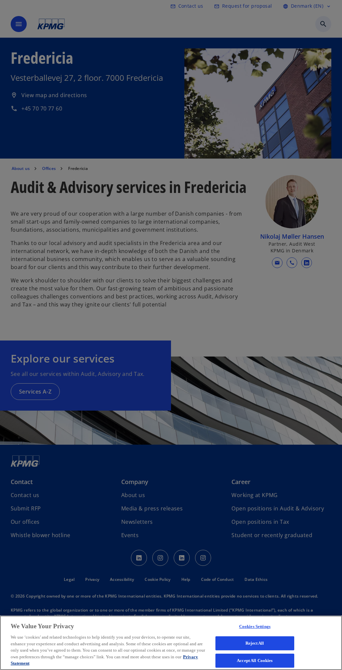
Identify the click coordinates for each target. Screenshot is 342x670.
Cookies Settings (255, 626)
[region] (171, 643)
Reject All (254, 643)
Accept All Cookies (255, 660)
